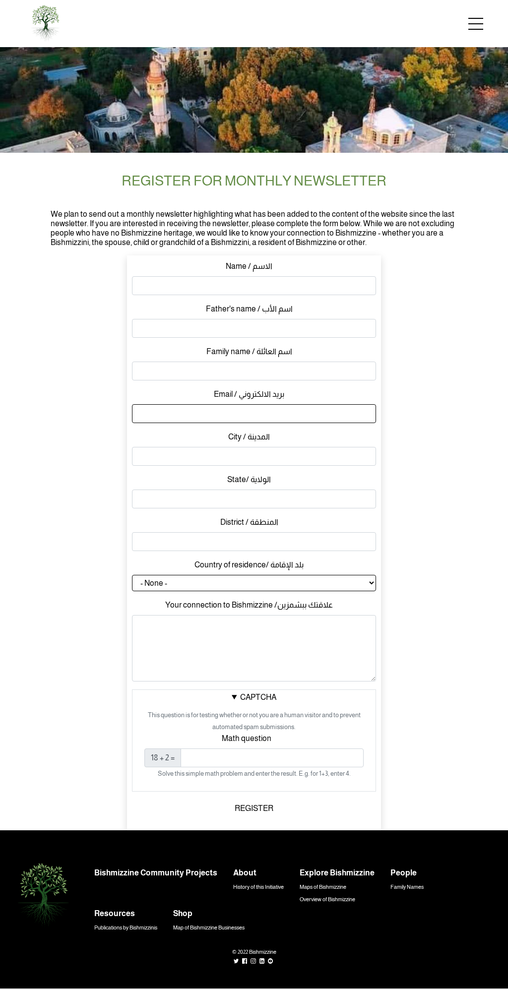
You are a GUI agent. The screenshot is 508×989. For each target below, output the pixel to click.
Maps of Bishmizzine (323, 887)
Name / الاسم (249, 266)
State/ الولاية (249, 479)
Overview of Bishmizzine (327, 899)
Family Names (407, 887)
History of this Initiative (258, 887)
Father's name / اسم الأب (249, 309)
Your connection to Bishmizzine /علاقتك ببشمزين (249, 605)
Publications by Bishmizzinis (125, 927)
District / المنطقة (249, 522)
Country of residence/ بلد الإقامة (249, 564)
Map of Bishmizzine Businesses (209, 927)
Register (254, 808)
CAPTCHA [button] (258, 697)
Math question (246, 738)
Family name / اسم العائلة (249, 351)
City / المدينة (249, 437)
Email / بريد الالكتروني (249, 394)
